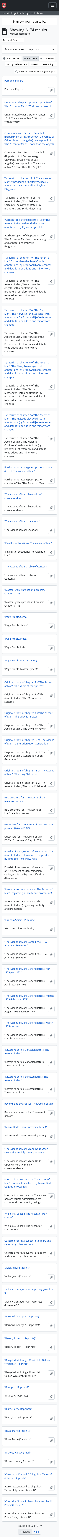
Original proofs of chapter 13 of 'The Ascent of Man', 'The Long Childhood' (29, 772)
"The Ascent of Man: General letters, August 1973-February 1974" (29, 997)
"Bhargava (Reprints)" (16, 1387)
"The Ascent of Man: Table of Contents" (26, 566)
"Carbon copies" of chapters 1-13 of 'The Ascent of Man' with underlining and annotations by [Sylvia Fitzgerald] (27, 223)
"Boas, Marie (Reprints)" (17, 1430)
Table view (48, 58)
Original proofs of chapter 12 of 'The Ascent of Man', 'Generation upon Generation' (29, 741)
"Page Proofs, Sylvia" (16, 617)
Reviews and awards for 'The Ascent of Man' (29, 1103)
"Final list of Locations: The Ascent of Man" (28, 543)
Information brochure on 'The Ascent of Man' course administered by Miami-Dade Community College (28, 1183)
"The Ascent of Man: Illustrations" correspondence (23, 496)
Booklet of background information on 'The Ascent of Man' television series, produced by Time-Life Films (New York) (29, 855)
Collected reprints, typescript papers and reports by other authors (27, 1242)
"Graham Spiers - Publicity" (19, 920)
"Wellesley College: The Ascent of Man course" (25, 1215)
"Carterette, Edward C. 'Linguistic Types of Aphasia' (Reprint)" (28, 1476)
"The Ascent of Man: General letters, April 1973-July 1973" (27, 970)
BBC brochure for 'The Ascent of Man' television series (25, 799)
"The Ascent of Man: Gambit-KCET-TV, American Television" (25, 943)
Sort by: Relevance (15, 64)
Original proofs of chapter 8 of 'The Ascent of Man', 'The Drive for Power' (28, 714)
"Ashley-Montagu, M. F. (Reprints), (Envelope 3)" (29, 1291)
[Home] (5, 5)
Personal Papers (13, 80)
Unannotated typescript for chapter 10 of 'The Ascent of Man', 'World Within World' (28, 104)
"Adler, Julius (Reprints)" (17, 1267)
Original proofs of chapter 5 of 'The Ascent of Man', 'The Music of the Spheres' (28, 684)
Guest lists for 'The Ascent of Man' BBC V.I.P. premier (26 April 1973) (29, 826)
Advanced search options (22, 49)
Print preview (13, 58)
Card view (32, 58)
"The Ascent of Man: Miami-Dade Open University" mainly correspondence (26, 1150)
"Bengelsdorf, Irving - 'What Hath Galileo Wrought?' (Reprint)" (27, 1361)
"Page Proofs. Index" (15, 638)
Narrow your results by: (29, 21)
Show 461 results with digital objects (37, 71)
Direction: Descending (42, 64)
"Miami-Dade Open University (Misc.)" (25, 1127)
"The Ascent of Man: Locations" (21, 521)
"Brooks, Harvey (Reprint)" (19, 1452)
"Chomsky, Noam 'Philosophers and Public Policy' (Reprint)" (28, 1503)
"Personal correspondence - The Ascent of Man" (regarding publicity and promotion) (28, 891)
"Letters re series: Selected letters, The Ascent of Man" (26, 1078)
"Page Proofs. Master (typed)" (21, 660)
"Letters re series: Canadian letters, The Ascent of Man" (26, 1051)
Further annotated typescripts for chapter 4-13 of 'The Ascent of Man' (28, 469)
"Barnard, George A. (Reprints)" (22, 1316)
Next (36, 1531)
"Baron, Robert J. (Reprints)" (20, 1338)
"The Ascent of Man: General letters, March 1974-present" (28, 1024)
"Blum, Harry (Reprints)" (18, 1409)
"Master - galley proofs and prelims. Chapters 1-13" (24, 591)
